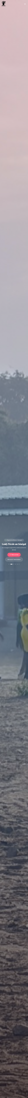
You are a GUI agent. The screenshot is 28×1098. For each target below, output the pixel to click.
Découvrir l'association (14, 559)
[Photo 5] (17, 564)
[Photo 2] (11, 564)
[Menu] (25, 4)
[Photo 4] (15, 564)
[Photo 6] (19, 564)
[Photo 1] (9, 564)
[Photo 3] (13, 564)
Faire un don (14, 554)
